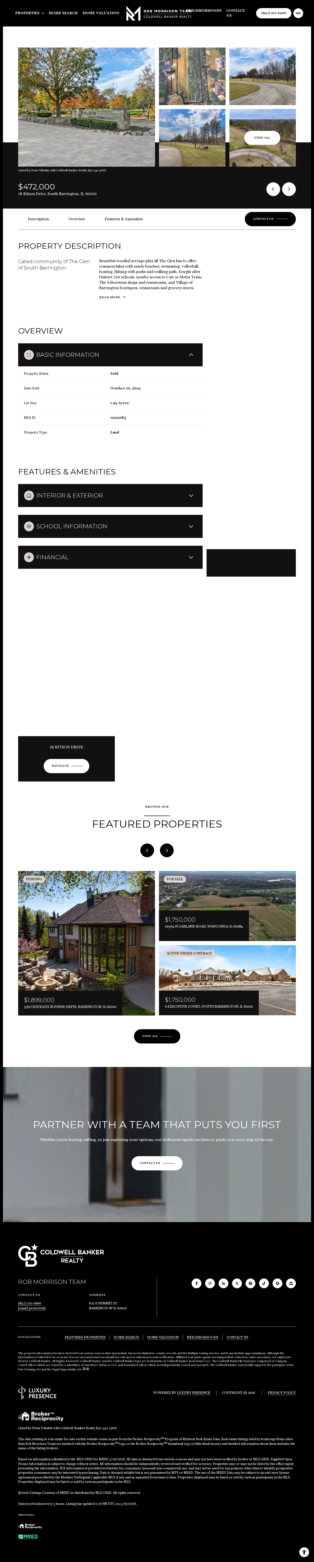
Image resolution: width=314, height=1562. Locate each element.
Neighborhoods (204, 11)
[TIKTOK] (264, 1283)
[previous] (147, 850)
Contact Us (235, 13)
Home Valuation (101, 13)
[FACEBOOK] (196, 1283)
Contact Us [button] (237, 1337)
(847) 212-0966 (273, 13)
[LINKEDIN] (223, 1283)
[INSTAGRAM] (210, 1283)
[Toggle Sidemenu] (298, 13)
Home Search (63, 13)
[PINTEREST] (250, 1283)
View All (262, 138)
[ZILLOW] (291, 1283)
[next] (167, 850)
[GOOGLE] (277, 1283)
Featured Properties (85, 1337)
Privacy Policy (282, 1393)
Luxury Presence (193, 1393)
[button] (270, 219)
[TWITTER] (237, 1283)
